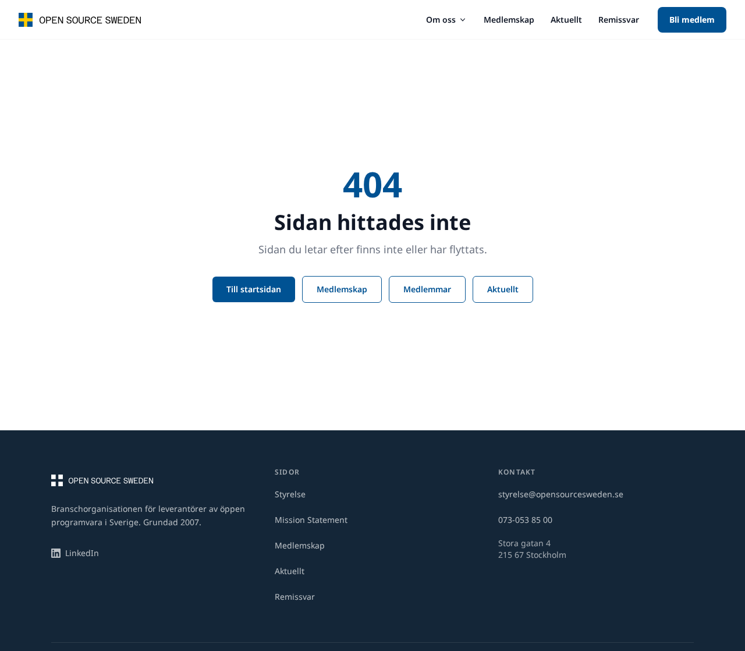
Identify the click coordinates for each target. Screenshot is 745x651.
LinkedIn (82, 552)
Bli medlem (692, 19)
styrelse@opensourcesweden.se (560, 494)
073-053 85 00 (525, 519)
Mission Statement (311, 519)
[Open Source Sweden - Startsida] (80, 20)
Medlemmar (427, 289)
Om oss (441, 19)
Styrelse (290, 494)
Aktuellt (566, 19)
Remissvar (618, 19)
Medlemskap (509, 19)
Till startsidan (253, 289)
